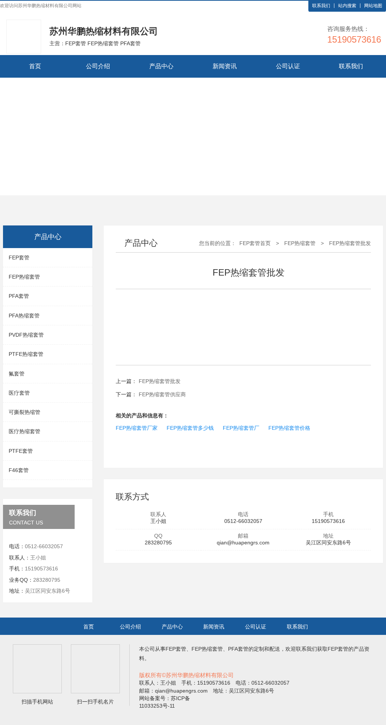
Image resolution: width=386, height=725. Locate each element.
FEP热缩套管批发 (350, 243)
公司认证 (288, 66)
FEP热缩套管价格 (289, 428)
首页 (35, 66)
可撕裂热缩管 (24, 412)
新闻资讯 (225, 66)
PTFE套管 (21, 451)
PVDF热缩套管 (26, 335)
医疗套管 (19, 393)
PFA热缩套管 (24, 316)
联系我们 (321, 5)
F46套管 (19, 470)
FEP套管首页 (255, 243)
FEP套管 (19, 257)
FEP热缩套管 (24, 277)
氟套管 (17, 374)
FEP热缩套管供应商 (162, 394)
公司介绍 (98, 66)
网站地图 (373, 5)
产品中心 (161, 66)
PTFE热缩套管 (26, 354)
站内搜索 (347, 5)
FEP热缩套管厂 (241, 428)
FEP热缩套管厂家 (137, 428)
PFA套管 (19, 296)
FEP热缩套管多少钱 (190, 428)
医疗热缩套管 (24, 431)
